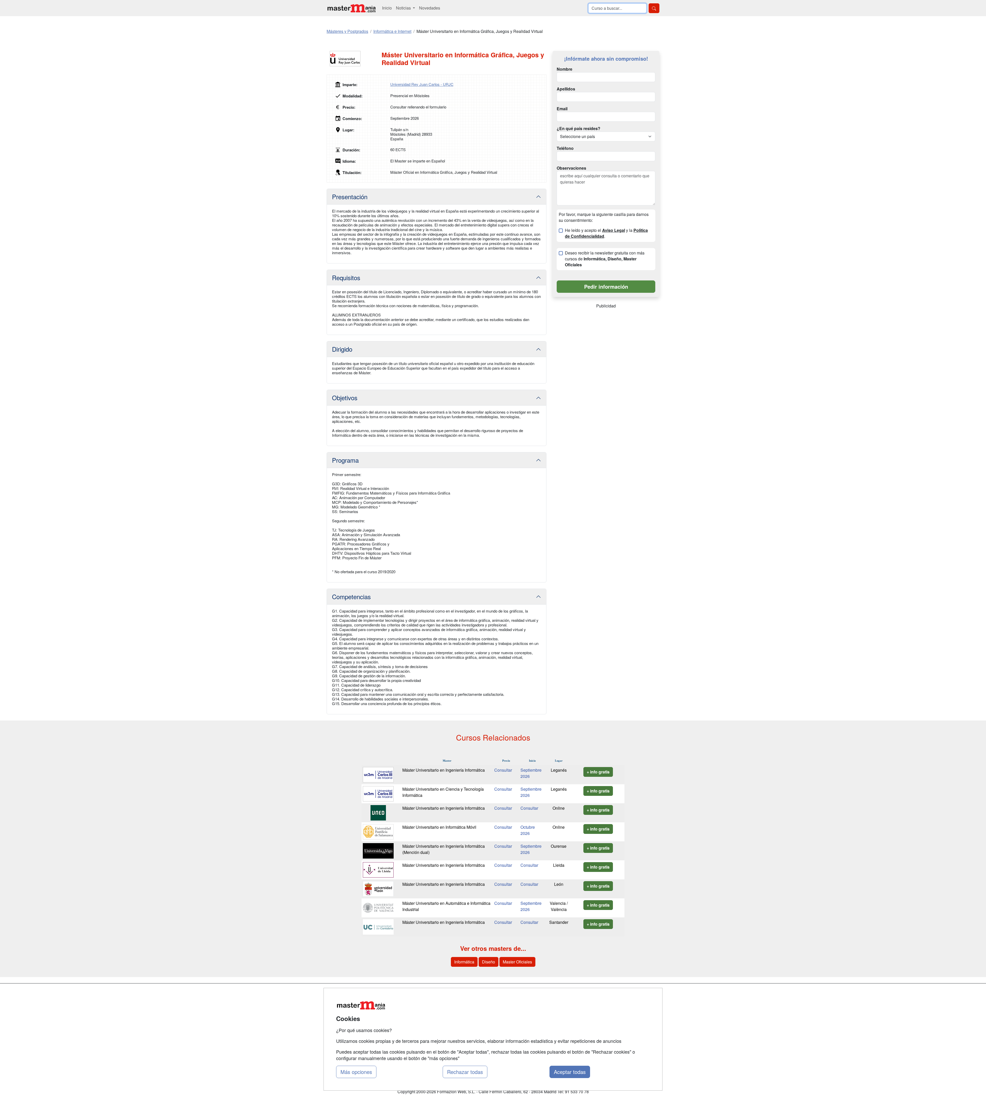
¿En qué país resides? (578, 128)
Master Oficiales (517, 962)
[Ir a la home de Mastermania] (351, 8)
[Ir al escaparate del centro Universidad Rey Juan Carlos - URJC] (354, 58)
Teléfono (565, 148)
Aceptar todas (570, 1071)
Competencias (351, 596)
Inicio (387, 8)
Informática (464, 962)
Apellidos (566, 89)
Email (562, 109)
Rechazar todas (465, 1071)
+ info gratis (598, 772)
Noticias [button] (404, 8)
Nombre (564, 69)
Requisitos (346, 277)
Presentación (349, 196)
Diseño (488, 962)
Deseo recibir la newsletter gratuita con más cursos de (604, 259)
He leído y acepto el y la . (606, 233)
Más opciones (356, 1071)
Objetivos (344, 397)
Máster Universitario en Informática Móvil (439, 827)
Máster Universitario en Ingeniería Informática (443, 770)
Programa (345, 459)
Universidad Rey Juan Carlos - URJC (421, 84)
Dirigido (342, 348)
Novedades (429, 8)
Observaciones (571, 168)
